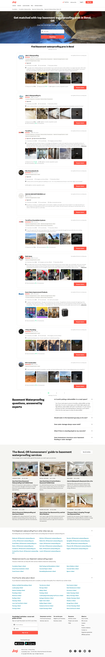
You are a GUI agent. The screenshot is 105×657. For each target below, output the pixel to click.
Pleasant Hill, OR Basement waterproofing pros (79, 546)
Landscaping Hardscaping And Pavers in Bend (51, 595)
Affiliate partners (86, 634)
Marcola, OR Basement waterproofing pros (78, 538)
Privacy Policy (32, 649)
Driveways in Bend (71, 590)
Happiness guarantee (87, 632)
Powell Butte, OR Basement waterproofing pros (24, 543)
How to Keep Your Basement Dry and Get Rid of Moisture (52, 513)
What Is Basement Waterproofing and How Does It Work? (24, 513)
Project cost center (73, 620)
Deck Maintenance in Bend (73, 588)
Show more (83, 146)
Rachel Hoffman (44, 478)
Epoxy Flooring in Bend (72, 595)
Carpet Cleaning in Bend (45, 608)
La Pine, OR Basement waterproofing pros (23, 541)
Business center (58, 620)
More (32, 5)
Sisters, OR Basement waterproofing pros (22, 546)
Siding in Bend (43, 590)
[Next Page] (64, 393)
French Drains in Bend (17, 571)
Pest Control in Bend (72, 585)
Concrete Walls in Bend (72, 569)
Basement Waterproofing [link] (37, 9)
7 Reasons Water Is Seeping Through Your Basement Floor (78, 513)
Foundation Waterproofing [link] (25, 9)
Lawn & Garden (26, 5)
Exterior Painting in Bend (18, 590)
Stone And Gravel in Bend (73, 608)
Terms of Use (24, 649)
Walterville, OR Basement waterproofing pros (51, 541)
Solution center (72, 618)
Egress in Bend (70, 571)
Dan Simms (69, 478)
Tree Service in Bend (44, 585)
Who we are (84, 620)
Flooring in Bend (16, 606)
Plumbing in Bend (16, 593)
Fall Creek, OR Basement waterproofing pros (50, 546)
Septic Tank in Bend (44, 600)
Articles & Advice (38, 5)
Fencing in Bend (16, 608)
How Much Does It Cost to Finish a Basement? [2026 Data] (50, 482)
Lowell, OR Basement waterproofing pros (50, 551)
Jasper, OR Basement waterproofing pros (50, 543)
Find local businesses (45, 618)
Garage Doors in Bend (72, 603)
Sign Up (89, 2)
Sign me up (25, 632)
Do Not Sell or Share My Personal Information (41, 651)
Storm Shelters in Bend (72, 566)
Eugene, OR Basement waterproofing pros (77, 548)
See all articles (86, 452)
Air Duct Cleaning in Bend (73, 606)
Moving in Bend (43, 588)
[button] (30, 78)
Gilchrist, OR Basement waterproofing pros (50, 538)
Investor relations (86, 627)
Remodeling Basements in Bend (47, 571)
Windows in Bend (71, 600)
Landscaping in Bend (17, 588)
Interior (14, 5)
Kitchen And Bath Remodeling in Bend (22, 585)
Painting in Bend (43, 593)
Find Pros (52, 37)
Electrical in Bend (16, 595)
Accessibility (25, 651)
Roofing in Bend (16, 598)
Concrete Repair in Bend (45, 569)
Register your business (59, 618)
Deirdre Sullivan (44, 509)
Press (83, 625)
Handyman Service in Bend (46, 606)
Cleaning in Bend (16, 600)
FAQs (69, 623)
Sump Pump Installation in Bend (20, 569)
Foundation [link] (14, 9)
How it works (85, 618)
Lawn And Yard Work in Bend (19, 603)
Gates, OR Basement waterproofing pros (49, 548)
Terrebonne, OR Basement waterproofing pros (24, 548)
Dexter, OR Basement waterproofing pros (77, 543)
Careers (83, 623)
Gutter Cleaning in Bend (73, 593)
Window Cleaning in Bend (73, 598)
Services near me (44, 620)
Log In (81, 2)
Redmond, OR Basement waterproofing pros (23, 538)
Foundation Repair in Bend (19, 566)
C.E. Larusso (70, 509)
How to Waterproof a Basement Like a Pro (80, 481)
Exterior (19, 5)
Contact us (84, 630)
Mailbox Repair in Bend (45, 603)
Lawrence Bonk (16, 478)
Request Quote (80, 87)
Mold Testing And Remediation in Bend (49, 566)
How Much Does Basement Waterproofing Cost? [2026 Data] (22, 482)
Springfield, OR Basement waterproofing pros (78, 541)
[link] (52, 58)
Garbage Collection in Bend (46, 598)
